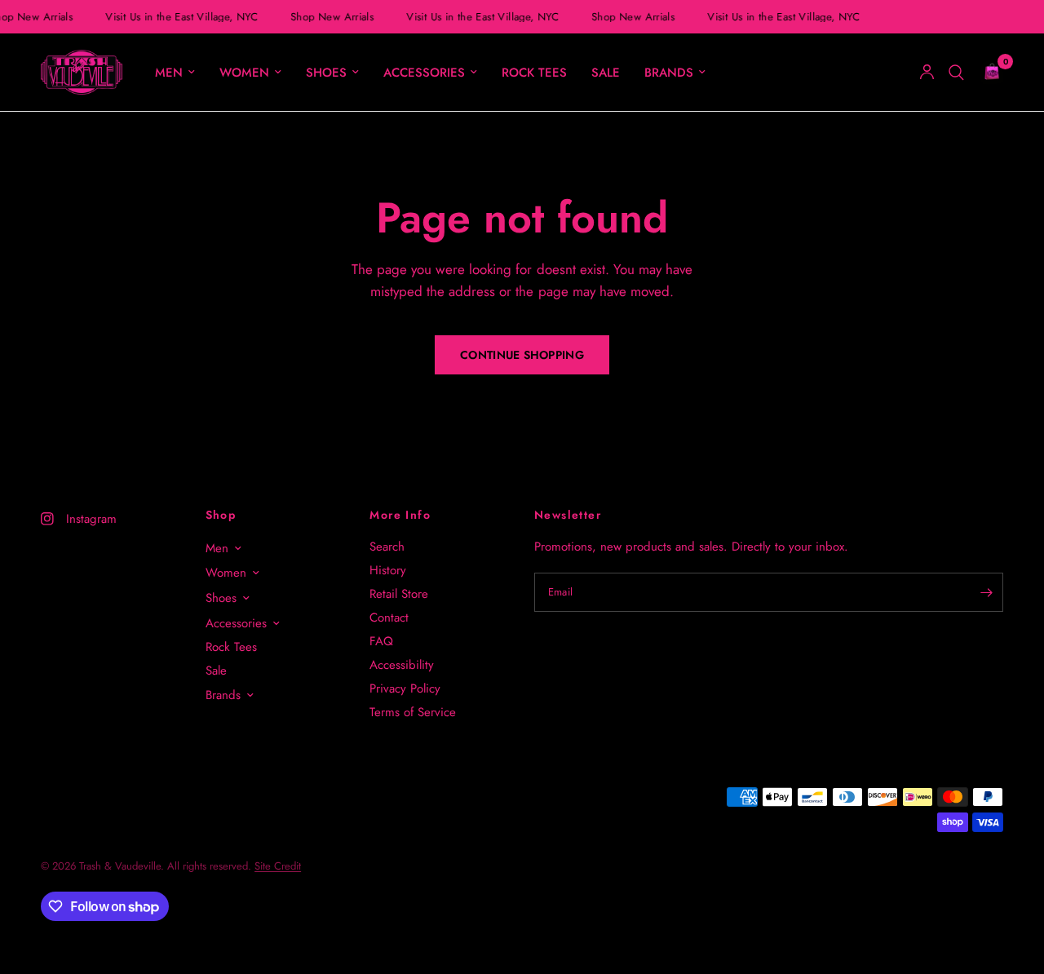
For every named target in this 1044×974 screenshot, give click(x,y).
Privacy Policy (404, 688)
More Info (400, 514)
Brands (668, 73)
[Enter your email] (987, 592)
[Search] (956, 72)
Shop (221, 514)
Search (387, 547)
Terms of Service (412, 712)
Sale (605, 73)
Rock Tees (534, 73)
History (387, 570)
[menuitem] (175, 73)
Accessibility (401, 665)
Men (169, 73)
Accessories (424, 73)
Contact (389, 617)
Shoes (326, 73)
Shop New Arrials (331, 16)
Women (244, 73)
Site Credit (277, 866)
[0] (987, 72)
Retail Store (398, 594)
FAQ (381, 641)
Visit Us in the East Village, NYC (180, 16)
